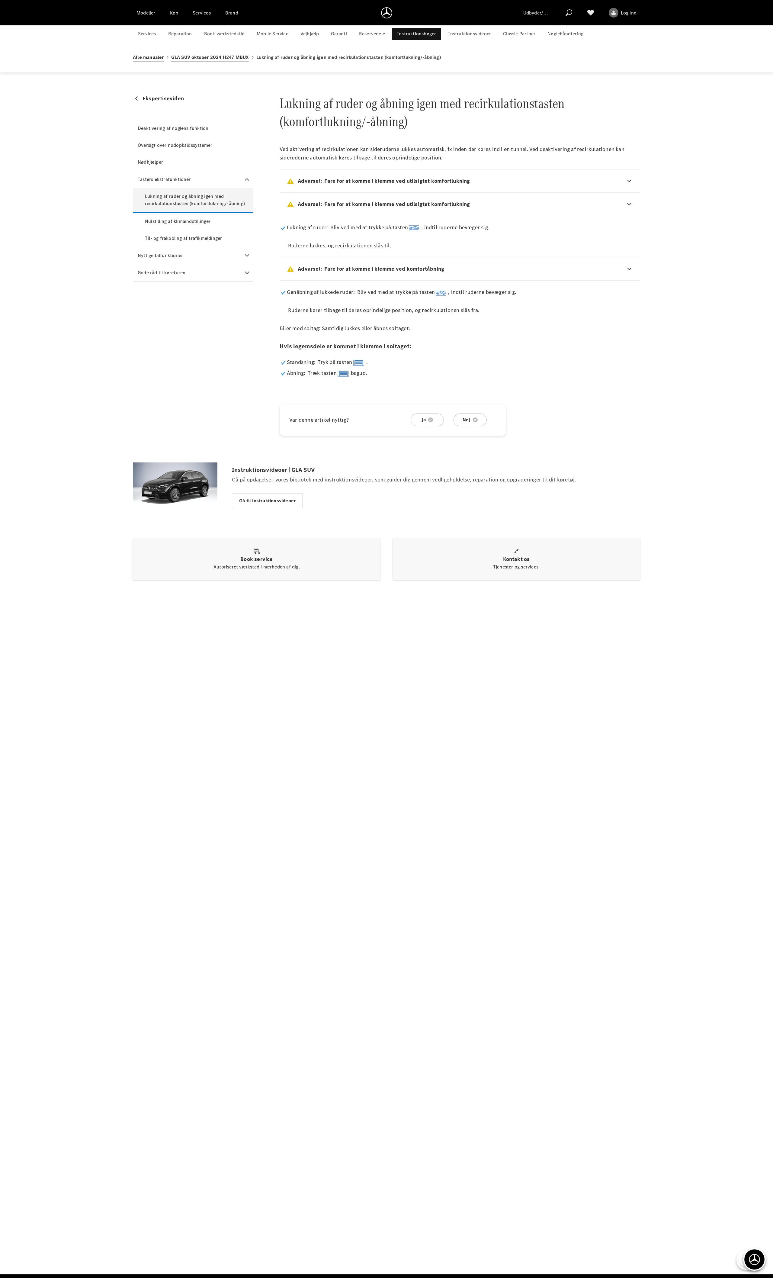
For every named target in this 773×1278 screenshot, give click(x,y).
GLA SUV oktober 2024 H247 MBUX (210, 57)
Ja (424, 420)
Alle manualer (148, 57)
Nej (466, 420)
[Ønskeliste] (590, 13)
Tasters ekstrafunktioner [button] (164, 179)
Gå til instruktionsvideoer (267, 500)
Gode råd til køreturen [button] (161, 272)
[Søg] (569, 13)
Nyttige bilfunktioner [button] (160, 255)
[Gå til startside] (386, 13)
